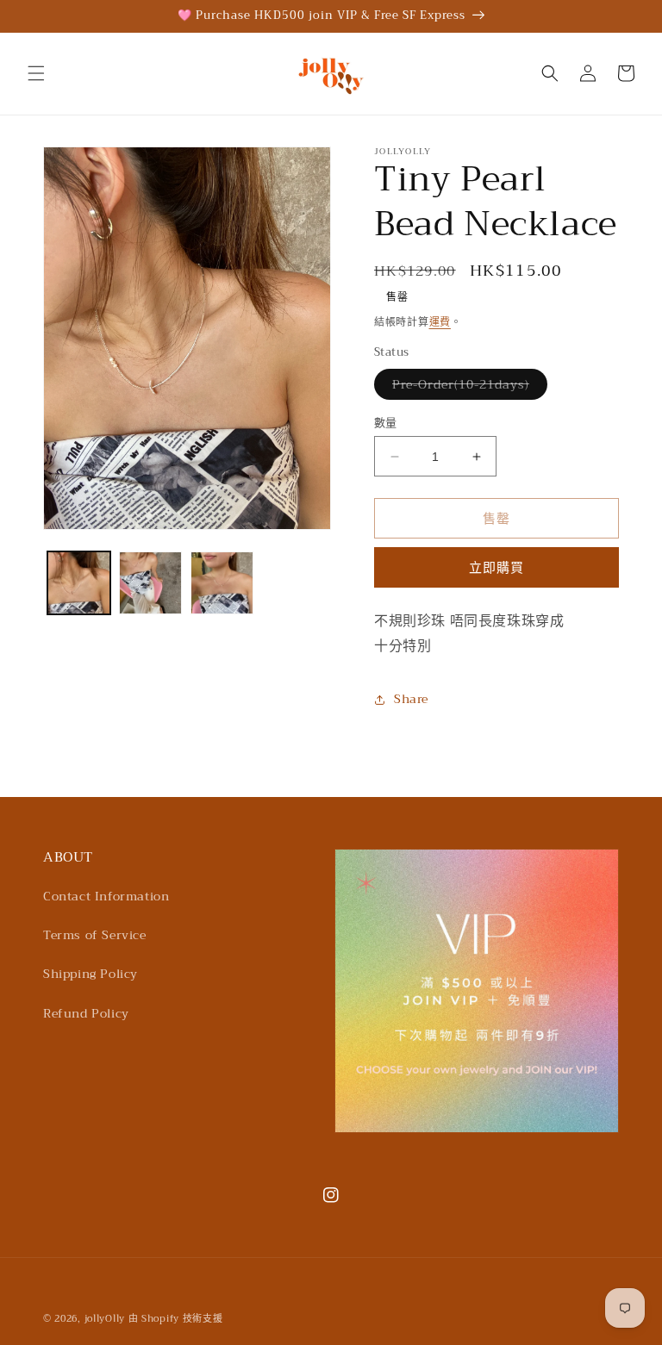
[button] (36, 73)
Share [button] (411, 698)
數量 (385, 423)
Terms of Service (95, 935)
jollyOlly (104, 1319)
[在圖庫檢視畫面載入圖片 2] (150, 582)
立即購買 (496, 568)
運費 (440, 322)
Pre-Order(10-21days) (466, 386)
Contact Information (106, 896)
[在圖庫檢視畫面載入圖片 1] (78, 582)
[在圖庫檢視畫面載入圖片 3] (221, 582)
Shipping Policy (90, 973)
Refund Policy (86, 1013)
